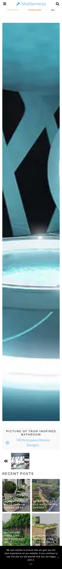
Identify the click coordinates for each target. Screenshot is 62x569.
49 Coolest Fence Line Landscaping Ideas (13, 537)
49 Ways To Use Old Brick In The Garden (45, 504)
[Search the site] (57, 4)
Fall (53, 10)
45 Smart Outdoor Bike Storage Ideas (43, 538)
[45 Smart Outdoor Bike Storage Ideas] (46, 529)
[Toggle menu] (4, 4)
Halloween (12, 10)
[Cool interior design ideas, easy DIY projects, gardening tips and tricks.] (31, 5)
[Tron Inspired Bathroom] (20, 461)
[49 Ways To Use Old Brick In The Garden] (46, 495)
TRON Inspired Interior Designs (32, 442)
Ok (31, 564)
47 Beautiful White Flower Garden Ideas (14, 504)
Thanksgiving (34, 10)
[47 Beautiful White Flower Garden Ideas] (16, 495)
